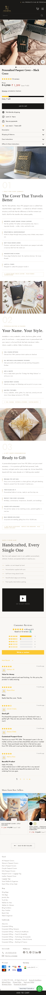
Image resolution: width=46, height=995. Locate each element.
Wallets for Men (7, 903)
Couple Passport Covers (9, 868)
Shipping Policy (7, 984)
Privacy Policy (17, 982)
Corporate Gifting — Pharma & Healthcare (15, 932)
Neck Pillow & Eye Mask (9, 884)
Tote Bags (5, 895)
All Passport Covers (8, 861)
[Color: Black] (30, 823)
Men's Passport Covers (9, 866)
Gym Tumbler (6, 910)
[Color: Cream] (35, 823)
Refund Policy (6, 982)
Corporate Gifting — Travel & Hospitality (14, 934)
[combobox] (23, 15)
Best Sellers (18, 790)
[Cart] (37, 9)
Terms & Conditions (35, 980)
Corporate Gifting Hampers (10, 929)
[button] (7, 79)
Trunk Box (5, 900)
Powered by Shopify (20, 984)
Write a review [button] (23, 652)
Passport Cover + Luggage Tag (11, 874)
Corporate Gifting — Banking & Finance (14, 942)
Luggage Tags (6, 879)
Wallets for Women (8, 905)
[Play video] (23, 598)
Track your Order (29, 982)
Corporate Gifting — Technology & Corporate (16, 937)
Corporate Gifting (7, 926)
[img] (7, 666)
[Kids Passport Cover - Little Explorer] (14, 811)
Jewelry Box (5, 897)
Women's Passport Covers (10, 863)
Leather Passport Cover (9, 876)
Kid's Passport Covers (8, 871)
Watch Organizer (7, 916)
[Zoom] (43, 62)
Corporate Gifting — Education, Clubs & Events (17, 939)
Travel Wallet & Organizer (10, 881)
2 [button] (20, 779)
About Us (5, 924)
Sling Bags (5, 892)
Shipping (4, 91)
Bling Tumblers (6, 908)
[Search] (42, 15)
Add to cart (23, 993)
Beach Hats (5, 913)
